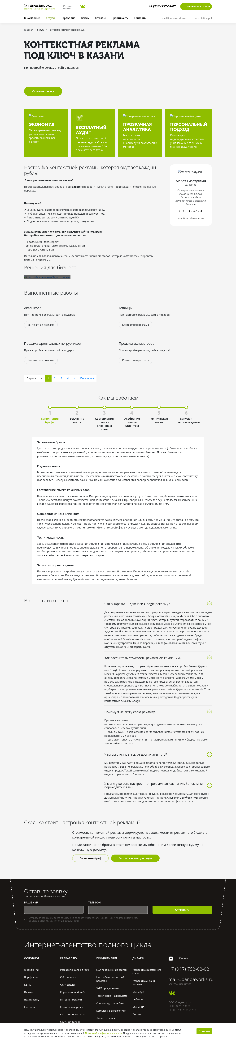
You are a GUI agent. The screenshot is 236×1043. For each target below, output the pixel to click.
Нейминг (137, 999)
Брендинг (138, 1006)
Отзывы (100, 18)
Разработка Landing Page (74, 969)
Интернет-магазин (71, 999)
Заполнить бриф (90, 858)
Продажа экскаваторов (136, 343)
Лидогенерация (105, 1018)
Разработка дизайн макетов (143, 982)
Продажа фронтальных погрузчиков (52, 343)
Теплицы (125, 308)
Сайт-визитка (68, 977)
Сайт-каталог (67, 984)
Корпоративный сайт (72, 992)
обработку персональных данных (94, 917)
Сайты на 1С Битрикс (72, 1014)
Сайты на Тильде (70, 1021)
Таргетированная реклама (111, 995)
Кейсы (85, 18)
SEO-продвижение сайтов (111, 969)
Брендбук (138, 991)
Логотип (137, 1014)
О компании (32, 18)
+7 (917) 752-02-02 (162, 6)
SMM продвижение (107, 988)
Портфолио (68, 18)
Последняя (87, 378)
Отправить (182, 909)
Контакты (140, 18)
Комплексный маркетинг (111, 1010)
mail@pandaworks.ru (191, 218)
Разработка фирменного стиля (146, 971)
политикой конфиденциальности (60, 920)
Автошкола (32, 308)
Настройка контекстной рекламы (110, 978)
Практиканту (119, 18)
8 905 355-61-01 (190, 211)
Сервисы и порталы (71, 1007)
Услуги (50, 18)
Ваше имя (31, 902)
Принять (204, 1031)
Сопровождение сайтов (110, 1003)
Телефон (94, 902)
